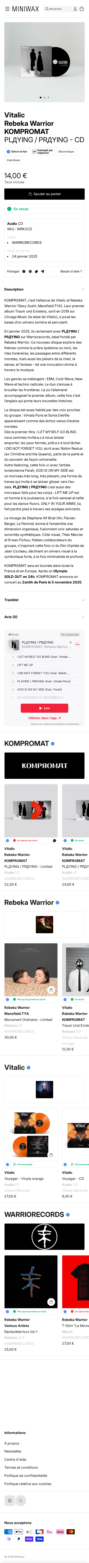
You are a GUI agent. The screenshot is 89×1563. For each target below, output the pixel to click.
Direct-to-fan (19, 151)
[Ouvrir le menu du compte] (75, 9)
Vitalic (14, 115)
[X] (20, 1500)
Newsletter (13, 1451)
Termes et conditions (21, 1467)
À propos (11, 1443)
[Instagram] (9, 1500)
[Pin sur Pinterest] (30, 271)
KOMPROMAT (26, 132)
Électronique (66, 151)
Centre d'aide (15, 1459)
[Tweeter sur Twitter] (36, 271)
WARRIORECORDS (27, 242)
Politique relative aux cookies (27, 1484)
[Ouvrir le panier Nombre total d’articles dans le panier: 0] (82, 9)
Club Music (13, 160)
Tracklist (11, 600)
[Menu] (7, 9)
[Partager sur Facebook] (24, 271)
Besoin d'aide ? (71, 271)
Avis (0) (10, 617)
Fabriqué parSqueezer (45, 151)
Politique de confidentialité (25, 1475)
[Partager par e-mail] (42, 271)
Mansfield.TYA (16, 1013)
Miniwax (19, 1556)
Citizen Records (17, 1190)
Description (14, 289)
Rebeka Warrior (29, 123)
